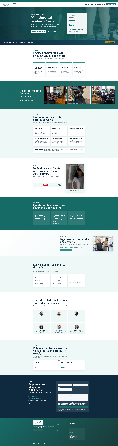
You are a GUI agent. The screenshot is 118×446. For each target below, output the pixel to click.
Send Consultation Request (73, 406)
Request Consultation (111, 4)
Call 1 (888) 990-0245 (52, 31)
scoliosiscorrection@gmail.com (36, 398)
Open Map (36, 367)
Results (91, 4)
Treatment (87, 4)
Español (103, 4)
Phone (59, 387)
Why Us (82, 4)
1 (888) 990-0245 (32, 396)
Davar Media (50, 443)
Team (95, 4)
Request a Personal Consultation (38, 31)
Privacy (57, 430)
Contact (57, 428)
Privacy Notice (82, 404)
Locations (99, 4)
